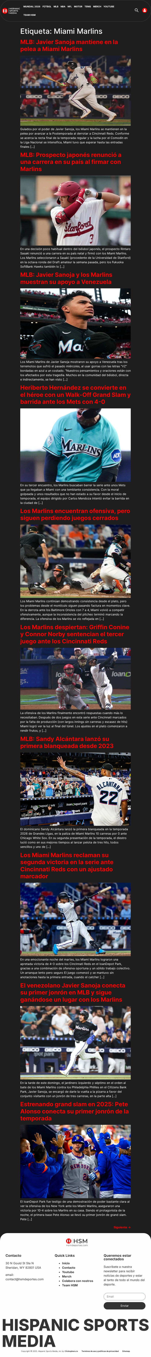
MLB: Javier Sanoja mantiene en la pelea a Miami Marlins (69, 45)
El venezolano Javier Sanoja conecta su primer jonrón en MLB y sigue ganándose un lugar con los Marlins (72, 992)
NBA (63, 6)
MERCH (97, 6)
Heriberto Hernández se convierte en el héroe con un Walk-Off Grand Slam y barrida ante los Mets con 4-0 (75, 394)
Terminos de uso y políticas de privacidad (100, 1351)
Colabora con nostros (77, 1281)
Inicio (66, 1263)
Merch (66, 1276)
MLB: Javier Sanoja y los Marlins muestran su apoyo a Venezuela (66, 278)
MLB (56, 6)
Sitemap (126, 1351)
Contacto (68, 1267)
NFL (70, 6)
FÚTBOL (47, 6)
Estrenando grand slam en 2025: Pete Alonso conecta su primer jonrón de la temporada (74, 1111)
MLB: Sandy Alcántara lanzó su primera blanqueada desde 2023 (67, 742)
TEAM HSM (29, 15)
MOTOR (78, 6)
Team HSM (70, 1285)
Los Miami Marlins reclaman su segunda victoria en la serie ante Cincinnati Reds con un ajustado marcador (66, 865)
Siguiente (122, 1227)
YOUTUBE (108, 6)
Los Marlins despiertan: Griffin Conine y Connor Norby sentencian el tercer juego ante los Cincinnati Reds (74, 634)
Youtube (68, 1272)
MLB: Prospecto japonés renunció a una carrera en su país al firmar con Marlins (71, 162)
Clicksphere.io (71, 1351)
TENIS (88, 6)
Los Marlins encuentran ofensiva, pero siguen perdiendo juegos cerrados (75, 514)
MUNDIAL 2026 (31, 6)
